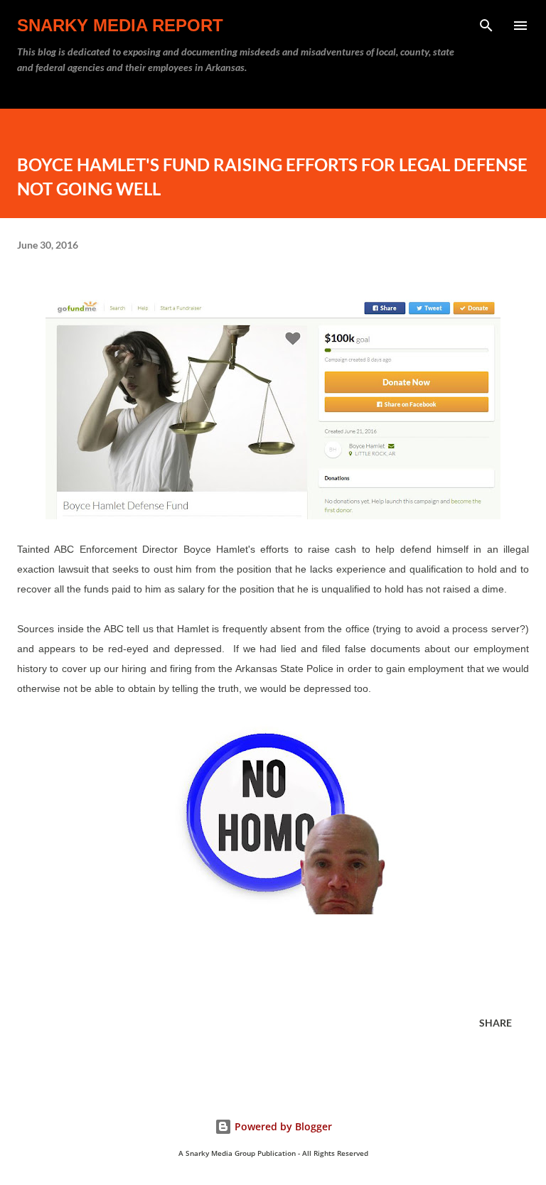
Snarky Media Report (120, 25)
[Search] (486, 25)
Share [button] (495, 1023)
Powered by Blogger (282, 1126)
